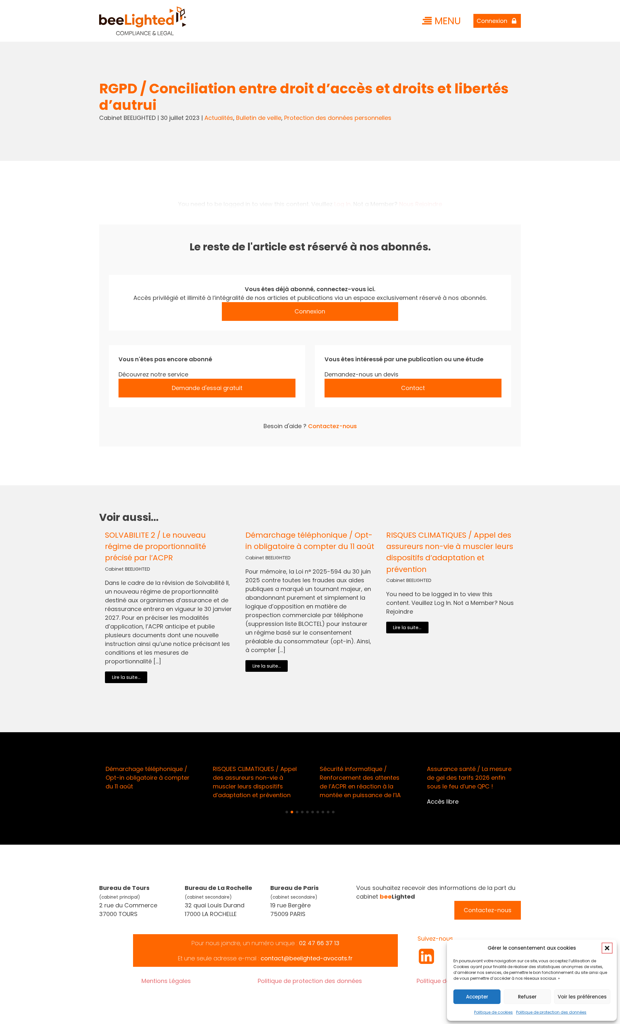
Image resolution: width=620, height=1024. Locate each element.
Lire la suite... (126, 677)
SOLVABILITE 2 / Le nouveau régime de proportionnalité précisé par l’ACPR (155, 546)
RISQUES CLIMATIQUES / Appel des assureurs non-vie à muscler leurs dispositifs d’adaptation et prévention (449, 552)
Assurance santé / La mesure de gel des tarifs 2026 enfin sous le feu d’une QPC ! (469, 777)
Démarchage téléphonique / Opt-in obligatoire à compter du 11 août (309, 541)
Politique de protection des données (551, 1012)
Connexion (309, 311)
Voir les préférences (582, 996)
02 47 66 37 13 (319, 943)
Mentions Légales (166, 981)
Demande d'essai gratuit (207, 388)
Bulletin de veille (258, 118)
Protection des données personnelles (337, 118)
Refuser (527, 996)
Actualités (218, 118)
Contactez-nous (332, 426)
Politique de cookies (493, 1012)
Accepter (477, 996)
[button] (607, 948)
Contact (413, 388)
